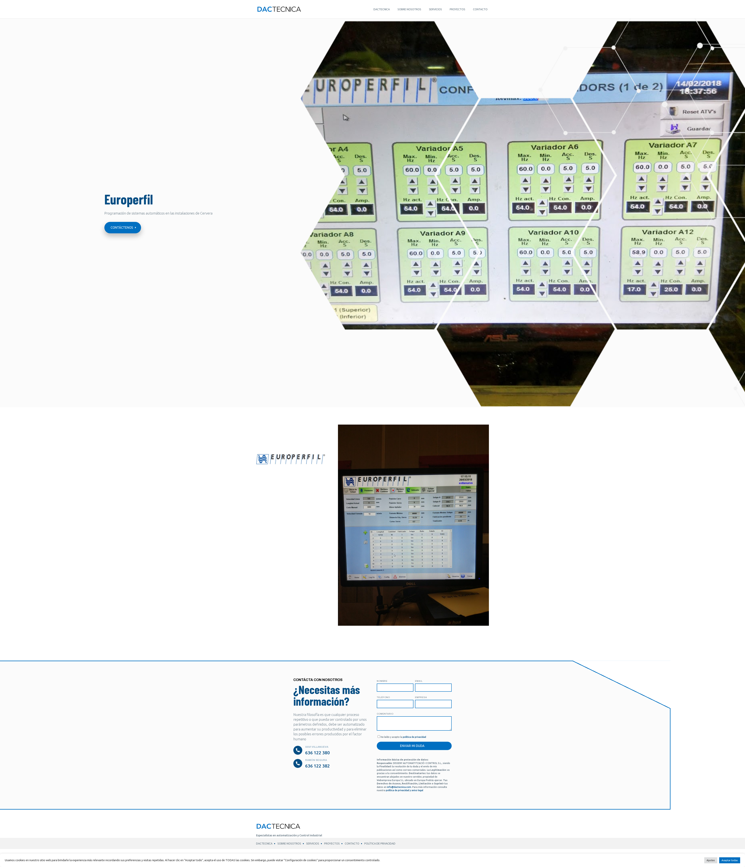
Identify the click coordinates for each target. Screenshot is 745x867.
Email (419, 681)
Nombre (382, 681)
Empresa (421, 697)
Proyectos (457, 9)
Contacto (480, 9)
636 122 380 (317, 752)
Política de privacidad (379, 843)
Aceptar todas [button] (730, 860)
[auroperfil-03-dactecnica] (413, 624)
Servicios (435, 9)
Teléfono (383, 697)
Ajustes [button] (711, 860)
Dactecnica (381, 9)
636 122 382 (317, 765)
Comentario (385, 714)
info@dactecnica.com (399, 787)
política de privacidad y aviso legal (404, 790)
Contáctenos (122, 227)
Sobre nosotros (409, 9)
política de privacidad (414, 737)
